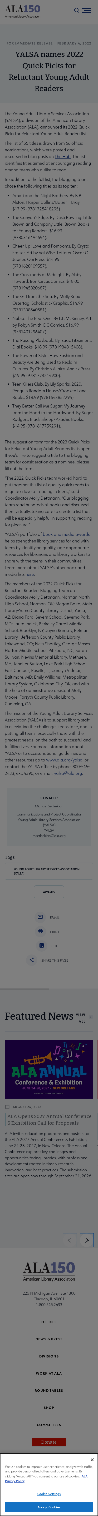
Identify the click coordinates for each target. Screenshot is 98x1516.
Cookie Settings (49, 1494)
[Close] (92, 1460)
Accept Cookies (49, 1507)
